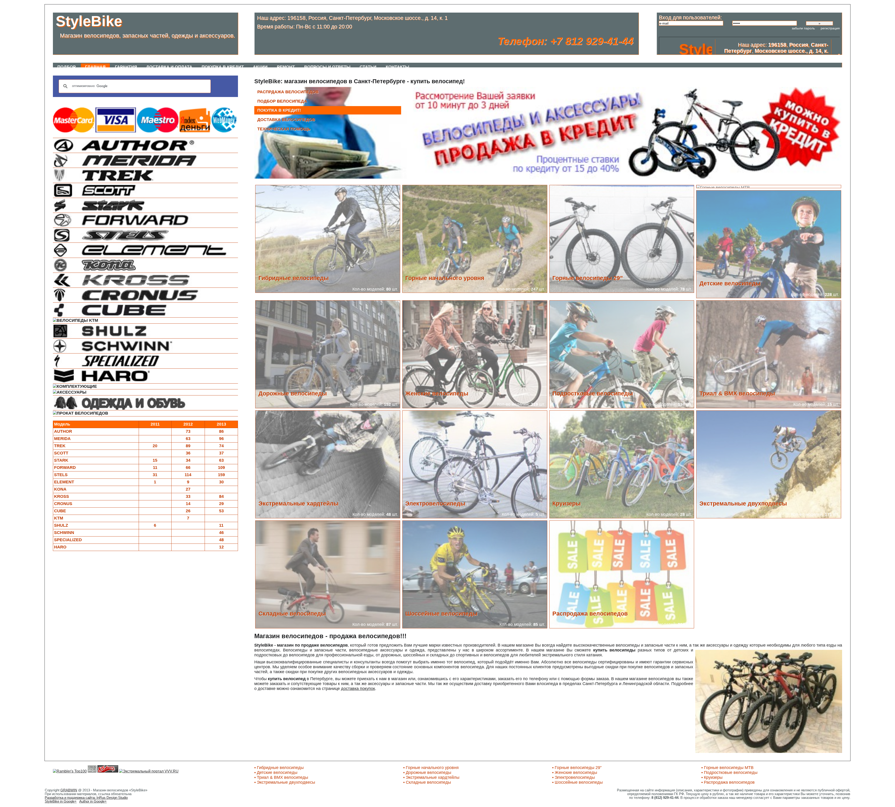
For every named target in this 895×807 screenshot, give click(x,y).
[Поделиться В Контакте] (110, 100)
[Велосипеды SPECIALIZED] (145, 360)
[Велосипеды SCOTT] (145, 190)
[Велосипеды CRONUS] (145, 295)
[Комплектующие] (145, 386)
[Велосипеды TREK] (145, 175)
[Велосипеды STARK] (145, 205)
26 (188, 511)
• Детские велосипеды (275, 772)
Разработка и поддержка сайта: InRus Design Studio (86, 798)
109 (221, 467)
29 (221, 503)
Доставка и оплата (169, 67)
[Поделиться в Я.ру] (165, 100)
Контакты (397, 67)
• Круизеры (712, 777)
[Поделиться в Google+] (101, 100)
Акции (260, 67)
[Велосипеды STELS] (145, 235)
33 (188, 496)
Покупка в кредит (223, 67)
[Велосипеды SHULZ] (145, 331)
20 (155, 445)
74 (221, 445)
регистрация (830, 28)
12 (221, 547)
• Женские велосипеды (574, 772)
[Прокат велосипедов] (145, 413)
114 (188, 474)
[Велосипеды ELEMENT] (145, 250)
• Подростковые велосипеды (729, 772)
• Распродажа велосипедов (728, 782)
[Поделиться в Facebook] (117, 100)
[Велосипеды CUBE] (145, 310)
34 (188, 460)
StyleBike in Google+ (61, 801)
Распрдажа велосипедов (288, 92)
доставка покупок (358, 688)
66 (188, 467)
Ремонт (286, 67)
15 (155, 460)
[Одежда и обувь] (145, 402)
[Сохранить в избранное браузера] (181, 100)
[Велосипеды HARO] (145, 376)
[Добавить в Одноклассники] (141, 100)
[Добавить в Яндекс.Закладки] (157, 100)
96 (221, 438)
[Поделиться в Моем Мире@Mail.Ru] (173, 100)
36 (188, 453)
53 (221, 511)
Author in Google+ (93, 801)
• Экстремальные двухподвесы (284, 782)
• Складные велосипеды (427, 782)
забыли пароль (803, 28)
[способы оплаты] (145, 131)
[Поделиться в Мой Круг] (133, 100)
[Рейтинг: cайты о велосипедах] (107, 771)
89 (188, 445)
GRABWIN (68, 790)
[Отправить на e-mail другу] (189, 100)
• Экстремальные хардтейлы (431, 777)
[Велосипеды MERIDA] (145, 160)
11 (155, 467)
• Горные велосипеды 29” (577, 767)
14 (188, 503)
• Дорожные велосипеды (427, 772)
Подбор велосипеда (282, 101)
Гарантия (126, 67)
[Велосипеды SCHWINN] (145, 346)
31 (155, 474)
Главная (95, 67)
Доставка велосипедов (286, 119)
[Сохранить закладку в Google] (149, 100)
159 (221, 474)
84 (221, 496)
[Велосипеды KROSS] (145, 280)
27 (188, 489)
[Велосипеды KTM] (145, 320)
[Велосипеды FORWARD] (145, 220)
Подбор (66, 67)
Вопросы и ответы (327, 67)
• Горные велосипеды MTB (727, 767)
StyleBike (89, 21)
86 (221, 431)
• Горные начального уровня (431, 767)
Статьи (368, 67)
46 (221, 532)
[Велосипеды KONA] (145, 265)
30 (221, 482)
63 (188, 438)
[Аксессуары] (145, 392)
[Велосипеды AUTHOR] (145, 145)
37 (221, 453)
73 (188, 431)
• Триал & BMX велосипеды (281, 777)
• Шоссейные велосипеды (577, 782)
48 (221, 539)
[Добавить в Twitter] (125, 100)
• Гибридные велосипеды (279, 767)
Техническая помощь (283, 129)
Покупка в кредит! (279, 110)
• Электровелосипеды (573, 777)
